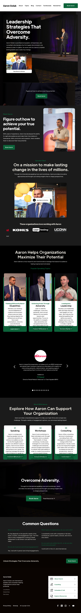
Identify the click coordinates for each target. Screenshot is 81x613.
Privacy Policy (7, 605)
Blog (32, 5)
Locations (6, 589)
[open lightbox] (19, 61)
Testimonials (47, 5)
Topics (27, 5)
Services (6, 594)
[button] (14, 366)
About (21, 5)
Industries (6, 592)
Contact (38, 5)
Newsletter (57, 5)
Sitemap (15, 605)
